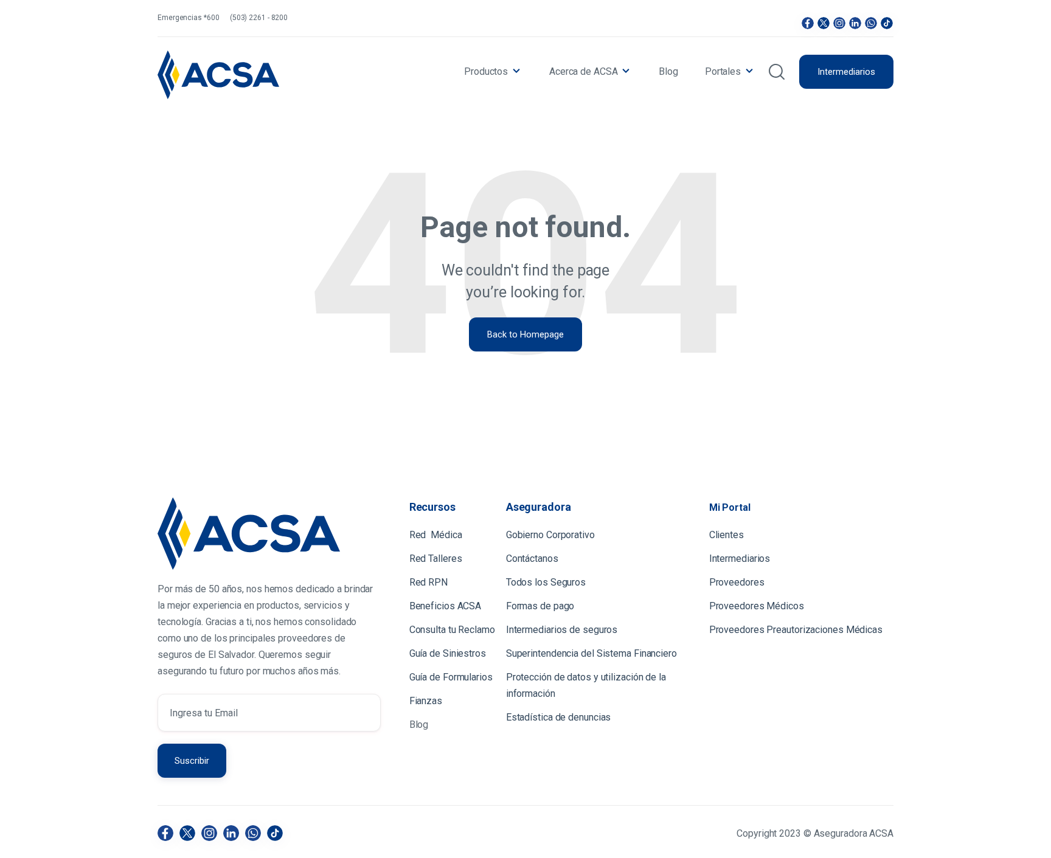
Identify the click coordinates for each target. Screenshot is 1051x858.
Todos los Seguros (546, 582)
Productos (486, 71)
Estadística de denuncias (558, 717)
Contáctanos (532, 558)
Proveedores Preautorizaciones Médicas (796, 629)
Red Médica (435, 535)
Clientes (727, 535)
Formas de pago (540, 606)
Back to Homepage (525, 334)
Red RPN (428, 582)
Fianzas (425, 701)
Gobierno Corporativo (550, 535)
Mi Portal (730, 507)
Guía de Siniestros (447, 653)
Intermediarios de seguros (562, 629)
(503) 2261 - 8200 (259, 17)
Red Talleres (435, 558)
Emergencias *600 (188, 17)
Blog (668, 71)
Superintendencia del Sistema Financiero (591, 653)
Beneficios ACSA (446, 606)
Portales (723, 71)
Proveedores (737, 582)
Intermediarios (846, 71)
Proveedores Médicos (756, 606)
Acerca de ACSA (583, 71)
